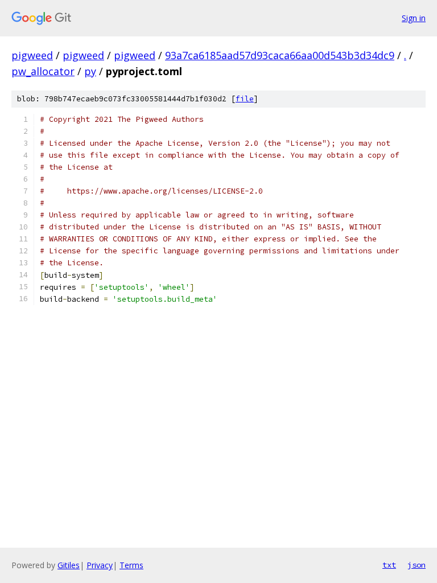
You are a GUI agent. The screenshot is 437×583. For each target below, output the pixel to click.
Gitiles (68, 565)
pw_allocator (43, 71)
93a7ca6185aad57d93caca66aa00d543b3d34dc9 (279, 55)
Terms (131, 565)
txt (389, 565)
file (245, 99)
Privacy (99, 565)
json (416, 565)
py (90, 71)
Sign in (414, 18)
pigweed (32, 55)
